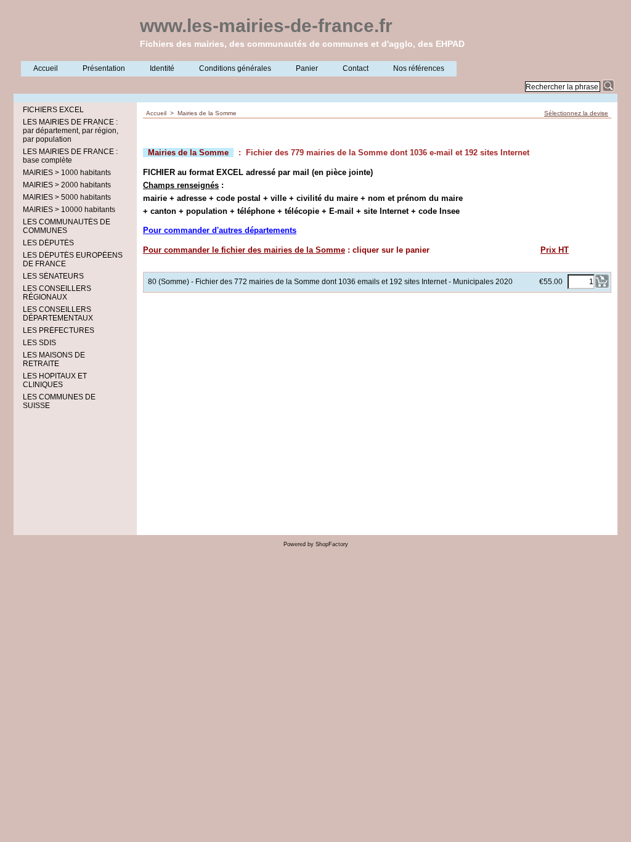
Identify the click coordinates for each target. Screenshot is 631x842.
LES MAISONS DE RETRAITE (54, 359)
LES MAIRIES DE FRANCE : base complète (70, 156)
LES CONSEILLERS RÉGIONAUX (57, 292)
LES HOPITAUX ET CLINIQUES (55, 380)
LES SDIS (39, 342)
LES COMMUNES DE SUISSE (59, 401)
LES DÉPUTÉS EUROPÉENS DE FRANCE (73, 259)
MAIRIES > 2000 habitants (67, 185)
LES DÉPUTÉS (48, 243)
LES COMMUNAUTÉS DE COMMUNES (66, 226)
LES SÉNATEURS (53, 276)
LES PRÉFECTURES (58, 330)
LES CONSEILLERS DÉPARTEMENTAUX (58, 313)
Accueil (45, 68)
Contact (355, 68)
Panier (307, 68)
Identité (162, 68)
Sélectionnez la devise (576, 113)
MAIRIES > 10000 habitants (69, 209)
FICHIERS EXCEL (53, 109)
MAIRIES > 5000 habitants (67, 197)
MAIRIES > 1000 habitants (67, 172)
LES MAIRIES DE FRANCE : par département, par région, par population (70, 131)
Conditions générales (235, 68)
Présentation (104, 68)
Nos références (418, 68)
